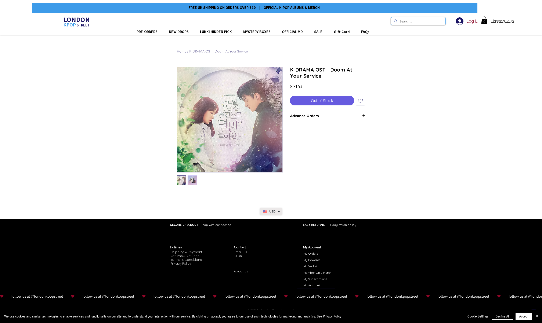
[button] (484, 20)
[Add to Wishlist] (360, 100)
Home (181, 51)
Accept (523, 316)
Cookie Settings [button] (477, 316)
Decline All (502, 316)
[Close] (536, 316)
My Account (311, 285)
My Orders (310, 253)
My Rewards (312, 260)
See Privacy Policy (329, 316)
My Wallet (310, 266)
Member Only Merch (317, 273)
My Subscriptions (315, 279)
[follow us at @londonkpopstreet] (271, 296)
